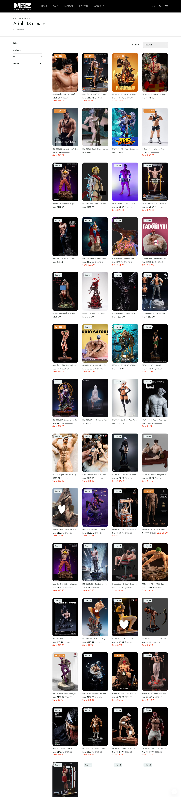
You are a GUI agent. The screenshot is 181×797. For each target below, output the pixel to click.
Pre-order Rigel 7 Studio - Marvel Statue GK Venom (131, 313)
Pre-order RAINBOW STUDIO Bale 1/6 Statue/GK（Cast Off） (105, 94)
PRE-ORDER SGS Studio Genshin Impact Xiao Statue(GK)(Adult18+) (107, 584)
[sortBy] (155, 45)
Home (15, 19)
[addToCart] (163, 142)
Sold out (58, 165)
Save (60, 56)
